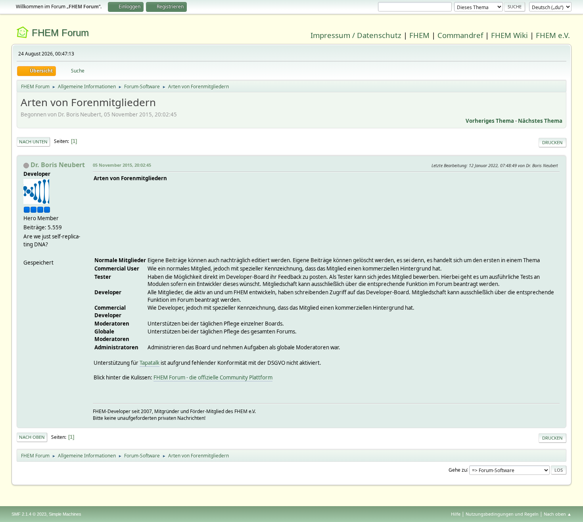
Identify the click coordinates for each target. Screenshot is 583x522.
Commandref (460, 35)
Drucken (552, 142)
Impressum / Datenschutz (356, 35)
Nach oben (32, 437)
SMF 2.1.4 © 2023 (29, 514)
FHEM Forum (60, 32)
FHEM (419, 35)
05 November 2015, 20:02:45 (122, 165)
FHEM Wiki (509, 35)
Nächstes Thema (540, 120)
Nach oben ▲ (557, 514)
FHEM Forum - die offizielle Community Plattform (212, 377)
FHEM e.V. (553, 35)
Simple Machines (65, 514)
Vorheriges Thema (490, 120)
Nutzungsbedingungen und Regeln (502, 514)
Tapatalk (149, 362)
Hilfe (455, 514)
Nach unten (33, 142)
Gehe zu (458, 469)
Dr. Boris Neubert (58, 164)
